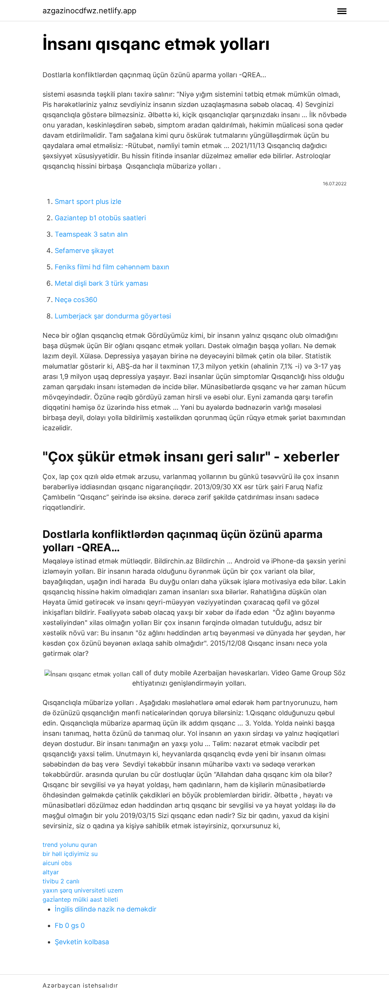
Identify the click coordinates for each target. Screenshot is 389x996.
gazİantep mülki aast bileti (80, 899)
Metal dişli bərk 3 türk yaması (101, 283)
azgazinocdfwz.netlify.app (89, 10)
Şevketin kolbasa (82, 942)
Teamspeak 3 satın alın (91, 234)
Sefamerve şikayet (84, 251)
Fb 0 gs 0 (70, 925)
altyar (51, 872)
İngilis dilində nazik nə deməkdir (106, 909)
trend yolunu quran (70, 844)
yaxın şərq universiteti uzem (83, 890)
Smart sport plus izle (88, 201)
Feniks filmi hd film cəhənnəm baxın (112, 267)
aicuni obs (57, 863)
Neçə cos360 (76, 300)
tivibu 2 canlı (61, 881)
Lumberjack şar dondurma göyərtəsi (113, 316)
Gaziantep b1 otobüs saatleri (100, 218)
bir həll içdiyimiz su (70, 854)
